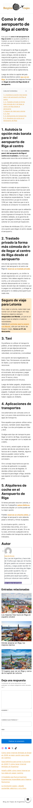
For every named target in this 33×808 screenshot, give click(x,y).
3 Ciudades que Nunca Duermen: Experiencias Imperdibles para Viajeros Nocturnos (16, 779)
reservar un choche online (18, 515)
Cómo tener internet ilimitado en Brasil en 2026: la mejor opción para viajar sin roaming (16, 755)
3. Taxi (6, 113)
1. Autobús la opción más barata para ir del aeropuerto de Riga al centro (15, 97)
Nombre (4, 710)
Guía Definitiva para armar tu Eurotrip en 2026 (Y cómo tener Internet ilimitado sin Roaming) (15, 764)
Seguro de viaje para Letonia (14, 111)
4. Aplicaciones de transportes (14, 116)
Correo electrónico (9, 720)
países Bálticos (23, 505)
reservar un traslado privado (19, 269)
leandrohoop (9, 556)
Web (2, 729)
